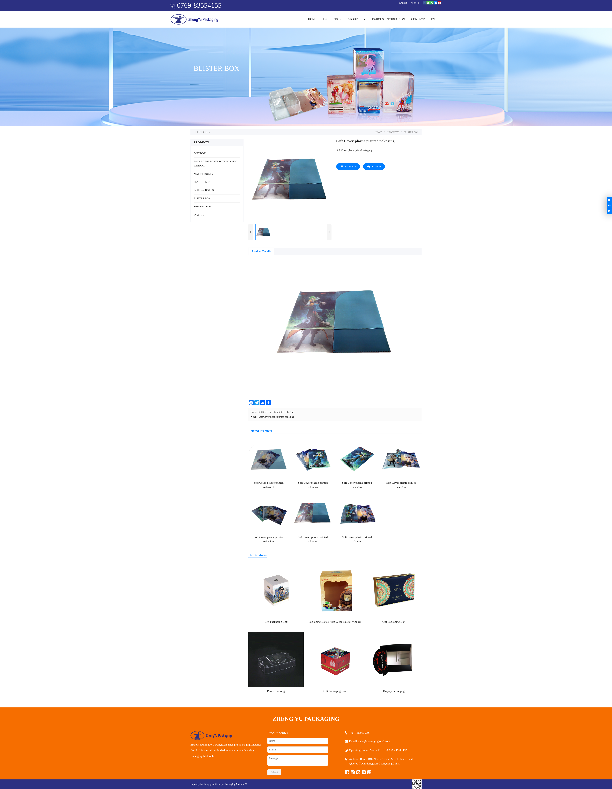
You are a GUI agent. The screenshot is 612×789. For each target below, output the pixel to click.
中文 (414, 2)
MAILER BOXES (203, 174)
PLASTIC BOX (202, 182)
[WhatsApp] (428, 3)
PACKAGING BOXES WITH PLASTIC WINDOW (215, 163)
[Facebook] (424, 3)
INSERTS (199, 214)
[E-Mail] (436, 3)
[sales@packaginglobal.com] (609, 211)
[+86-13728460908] (609, 200)
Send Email (350, 167)
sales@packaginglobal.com (374, 741)
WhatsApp (376, 167)
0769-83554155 (199, 5)
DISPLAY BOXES (204, 190)
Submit (274, 772)
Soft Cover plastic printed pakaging (276, 412)
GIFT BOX (200, 153)
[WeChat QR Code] (609, 206)
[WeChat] (432, 3)
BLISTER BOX (202, 198)
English (403, 2)
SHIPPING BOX (203, 206)
